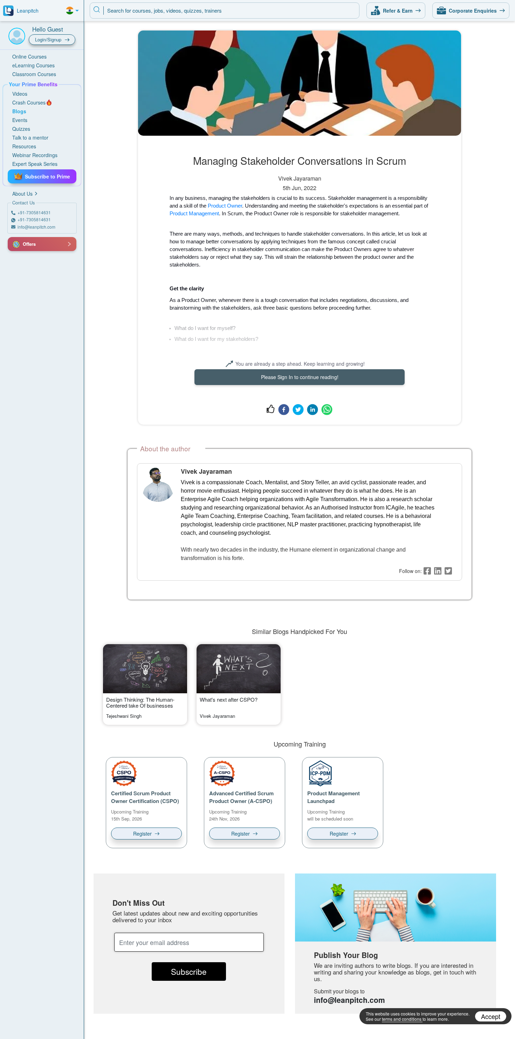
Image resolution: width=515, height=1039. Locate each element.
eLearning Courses (33, 65)
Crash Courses (29, 102)
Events (19, 120)
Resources (24, 146)
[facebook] (283, 409)
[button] (15, 244)
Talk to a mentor (30, 137)
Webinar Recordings (34, 155)
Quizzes (21, 129)
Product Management (194, 213)
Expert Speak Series (34, 164)
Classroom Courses (34, 74)
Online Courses (29, 56)
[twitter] (298, 409)
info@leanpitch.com (349, 999)
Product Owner (225, 206)
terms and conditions (401, 1019)
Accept (490, 1016)
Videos (19, 93)
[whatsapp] (326, 409)
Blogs (19, 111)
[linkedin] (312, 409)
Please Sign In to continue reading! (299, 376)
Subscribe (189, 971)
